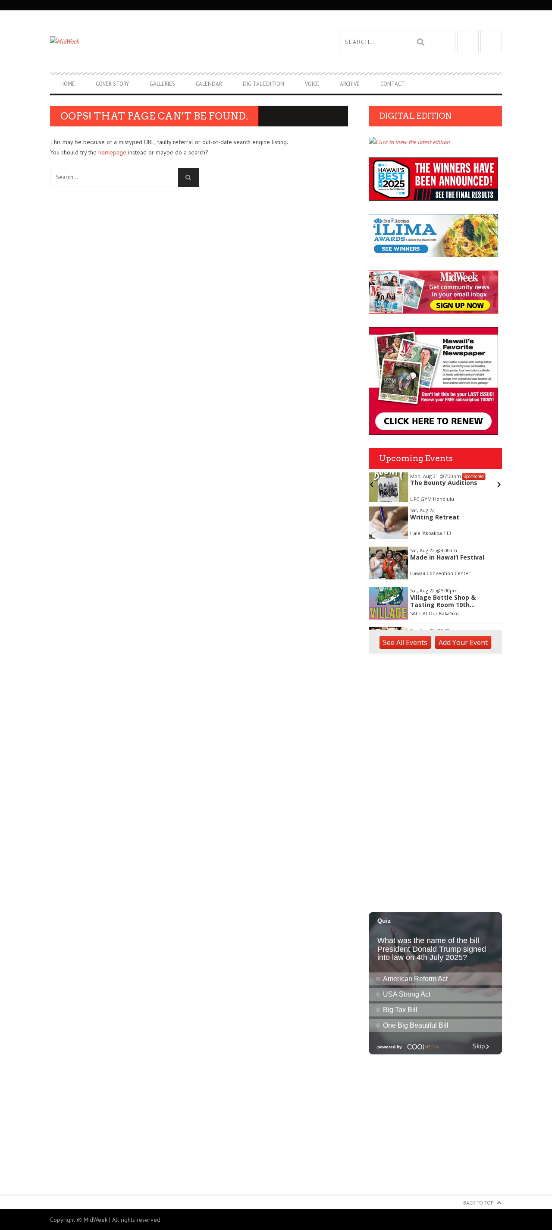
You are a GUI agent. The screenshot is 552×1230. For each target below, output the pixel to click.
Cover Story (112, 84)
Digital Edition (263, 84)
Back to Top (478, 1202)
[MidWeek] (163, 41)
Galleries (162, 84)
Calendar (209, 84)
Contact (392, 84)
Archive (350, 84)
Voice (312, 84)
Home (67, 84)
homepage (112, 152)
